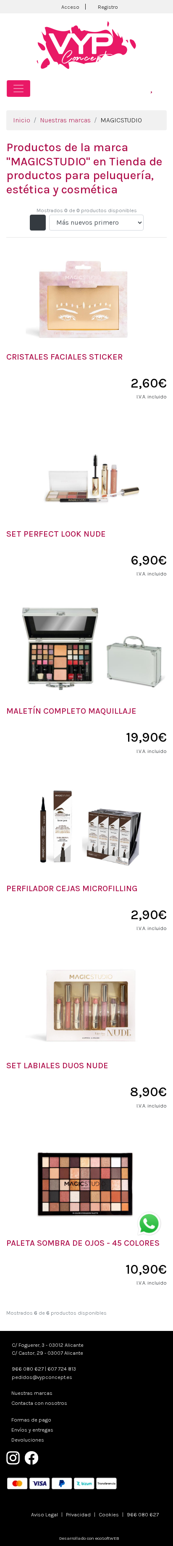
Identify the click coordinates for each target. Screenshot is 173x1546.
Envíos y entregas (32, 1430)
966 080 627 (28, 1369)
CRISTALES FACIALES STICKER (64, 357)
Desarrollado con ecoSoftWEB (88, 1538)
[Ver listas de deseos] (151, 88)
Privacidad (78, 1514)
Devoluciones (27, 1440)
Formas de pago (31, 1420)
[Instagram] (13, 1457)
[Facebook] (31, 1457)
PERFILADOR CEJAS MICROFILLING (72, 888)
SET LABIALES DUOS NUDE (57, 1065)
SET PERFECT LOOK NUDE (56, 534)
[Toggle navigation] (18, 88)
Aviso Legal (44, 1514)
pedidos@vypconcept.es (42, 1377)
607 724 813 (61, 1369)
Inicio (21, 120)
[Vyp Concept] (86, 44)
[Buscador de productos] (139, 88)
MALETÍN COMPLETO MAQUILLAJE (71, 711)
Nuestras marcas (65, 120)
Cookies (109, 1514)
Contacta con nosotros (39, 1403)
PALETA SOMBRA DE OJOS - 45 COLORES (83, 1243)
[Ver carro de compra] (163, 88)
